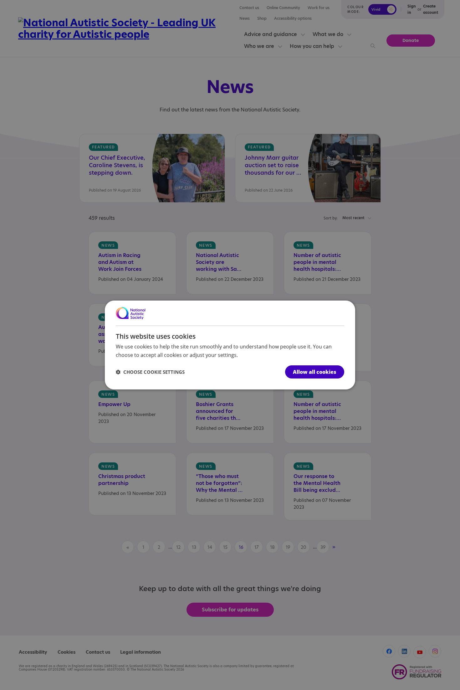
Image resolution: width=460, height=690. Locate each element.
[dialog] (230, 345)
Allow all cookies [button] (314, 371)
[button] (150, 371)
